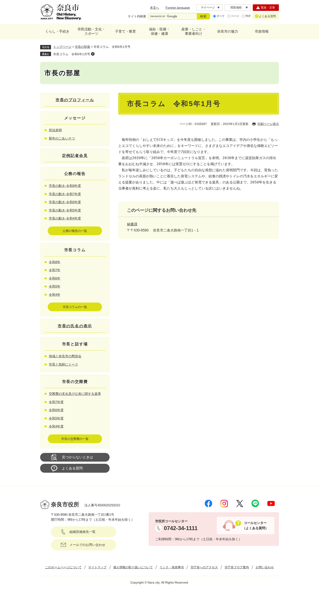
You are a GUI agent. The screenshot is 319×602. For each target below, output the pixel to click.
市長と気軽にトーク (63, 364)
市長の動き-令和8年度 (65, 186)
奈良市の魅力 (227, 31)
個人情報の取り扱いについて (133, 567)
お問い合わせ (265, 567)
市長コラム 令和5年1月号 (71, 54)
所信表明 (55, 130)
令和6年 (54, 278)
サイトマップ (97, 567)
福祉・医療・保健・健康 (159, 31)
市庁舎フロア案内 (237, 567)
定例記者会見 (75, 155)
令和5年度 (56, 418)
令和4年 (54, 294)
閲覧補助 (236, 7)
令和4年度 (56, 426)
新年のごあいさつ (62, 138)
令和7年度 (56, 402)
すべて (221, 16)
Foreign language (178, 7)
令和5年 (54, 286)
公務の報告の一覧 (75, 231)
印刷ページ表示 (268, 124)
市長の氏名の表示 (75, 326)
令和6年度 (56, 410)
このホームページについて (63, 567)
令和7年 (54, 270)
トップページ (62, 46)
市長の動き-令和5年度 (65, 210)
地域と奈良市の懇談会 (65, 356)
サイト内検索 (137, 16)
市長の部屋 (82, 46)
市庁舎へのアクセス (204, 567)
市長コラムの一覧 (75, 307)
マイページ (208, 7)
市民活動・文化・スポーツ (91, 31)
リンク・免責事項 (172, 567)
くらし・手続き (57, 31)
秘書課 (132, 224)
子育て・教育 (125, 31)
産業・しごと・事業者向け (193, 31)
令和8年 (54, 262)
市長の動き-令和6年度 (65, 202)
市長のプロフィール (75, 100)
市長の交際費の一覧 (75, 439)
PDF (248, 16)
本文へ (154, 7)
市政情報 (262, 31)
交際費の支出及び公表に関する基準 (75, 394)
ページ (235, 16)
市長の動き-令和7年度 (65, 194)
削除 (92, 54)
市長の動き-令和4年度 (65, 218)
